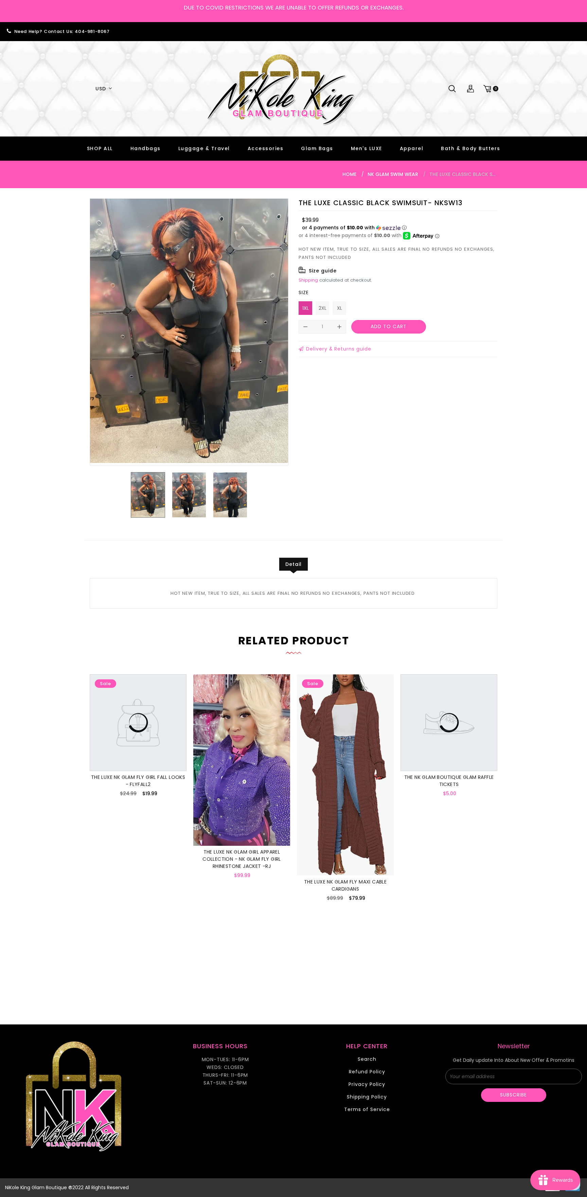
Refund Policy (367, 1071)
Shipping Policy (367, 1096)
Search (367, 1059)
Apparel (412, 148)
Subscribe (513, 1094)
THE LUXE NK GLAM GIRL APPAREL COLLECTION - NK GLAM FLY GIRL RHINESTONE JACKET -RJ (241, 859)
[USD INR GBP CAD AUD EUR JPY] (102, 89)
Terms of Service (367, 1109)
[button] (354, 227)
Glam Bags (317, 148)
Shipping (308, 280)
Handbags (145, 148)
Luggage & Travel (204, 148)
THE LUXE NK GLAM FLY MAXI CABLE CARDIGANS (345, 885)
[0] (490, 88)
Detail (293, 564)
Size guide (323, 270)
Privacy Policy (367, 1084)
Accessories (266, 148)
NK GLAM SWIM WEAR (393, 174)
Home (349, 174)
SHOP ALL (100, 148)
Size (304, 292)
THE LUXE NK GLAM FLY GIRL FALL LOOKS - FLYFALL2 (138, 781)
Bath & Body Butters (470, 148)
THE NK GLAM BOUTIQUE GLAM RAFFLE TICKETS (449, 781)
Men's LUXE (366, 148)
